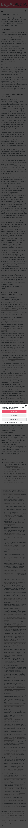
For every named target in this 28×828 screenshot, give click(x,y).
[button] (25, 405)
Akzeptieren (14, 411)
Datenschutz (8, 422)
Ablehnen (14, 415)
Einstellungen (14, 419)
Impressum (20, 422)
